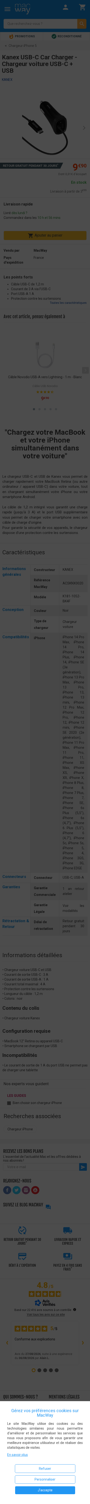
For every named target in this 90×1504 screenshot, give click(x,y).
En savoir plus (17, 1455)
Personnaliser (45, 1479)
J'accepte (45, 1490)
